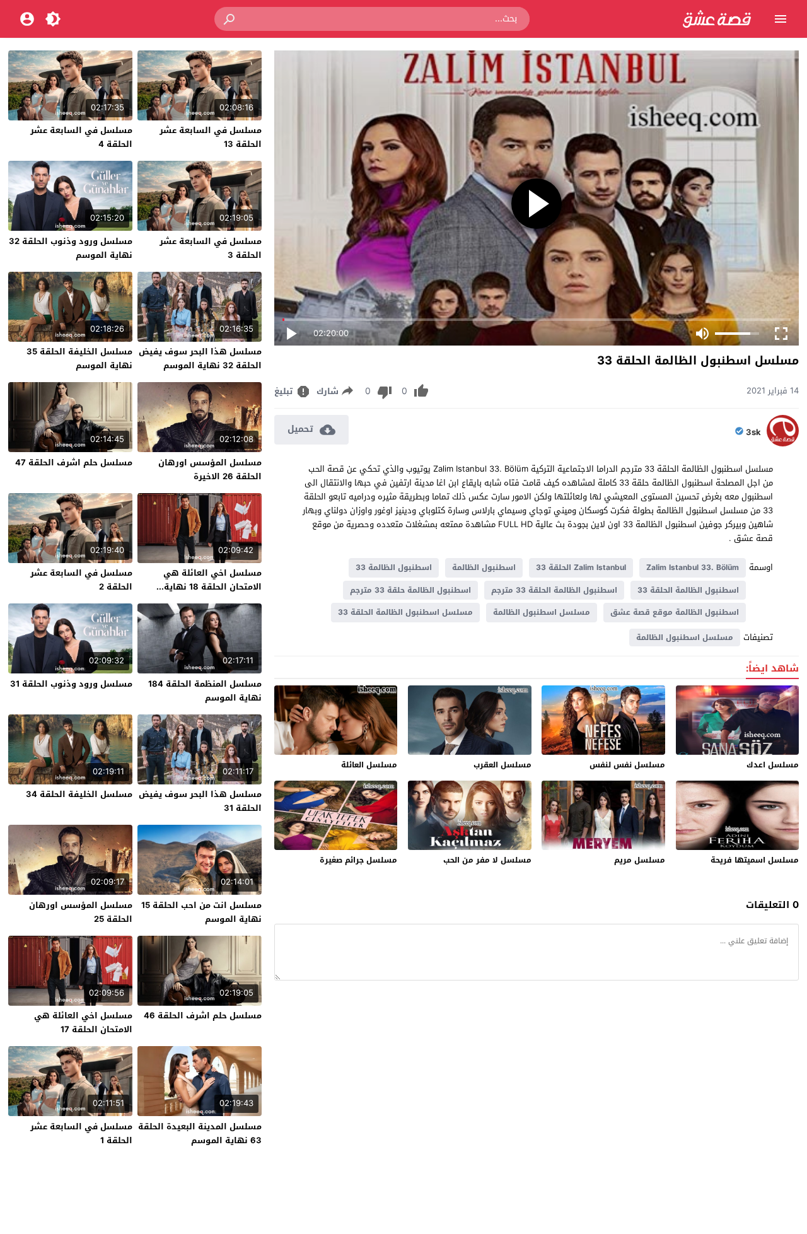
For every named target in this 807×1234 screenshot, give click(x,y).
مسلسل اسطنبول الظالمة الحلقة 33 (405, 612)
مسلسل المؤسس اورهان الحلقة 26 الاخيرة (210, 469)
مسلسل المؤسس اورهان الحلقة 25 (80, 912)
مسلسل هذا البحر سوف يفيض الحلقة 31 (200, 801)
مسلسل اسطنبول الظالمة (541, 612)
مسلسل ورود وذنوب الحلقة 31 (71, 684)
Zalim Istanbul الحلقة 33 (581, 567)
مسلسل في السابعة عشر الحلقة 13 (211, 137)
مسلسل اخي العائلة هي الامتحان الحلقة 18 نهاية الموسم (212, 586)
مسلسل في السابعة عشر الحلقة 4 (81, 137)
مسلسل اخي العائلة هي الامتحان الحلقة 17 (83, 1022)
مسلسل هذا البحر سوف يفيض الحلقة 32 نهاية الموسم (200, 358)
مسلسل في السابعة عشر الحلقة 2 (81, 580)
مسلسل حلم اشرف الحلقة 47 (73, 462)
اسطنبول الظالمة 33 (394, 567)
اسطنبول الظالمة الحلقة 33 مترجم (554, 590)
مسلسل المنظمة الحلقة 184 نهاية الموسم (205, 691)
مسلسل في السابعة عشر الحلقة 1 (81, 1133)
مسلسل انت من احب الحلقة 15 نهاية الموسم (201, 912)
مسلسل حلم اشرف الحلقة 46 (203, 1015)
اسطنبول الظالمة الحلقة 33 (688, 590)
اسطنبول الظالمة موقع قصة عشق (674, 612)
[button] (230, 19)
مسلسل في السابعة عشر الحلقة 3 (211, 248)
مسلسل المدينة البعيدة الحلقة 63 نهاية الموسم (200, 1133)
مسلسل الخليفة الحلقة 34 (79, 794)
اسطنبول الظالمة (484, 567)
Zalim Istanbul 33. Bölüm (692, 567)
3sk (753, 432)
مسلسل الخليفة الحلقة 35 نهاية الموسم (79, 358)
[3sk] (783, 443)
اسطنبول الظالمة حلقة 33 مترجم (410, 590)
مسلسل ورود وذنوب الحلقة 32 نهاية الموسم (70, 248)
